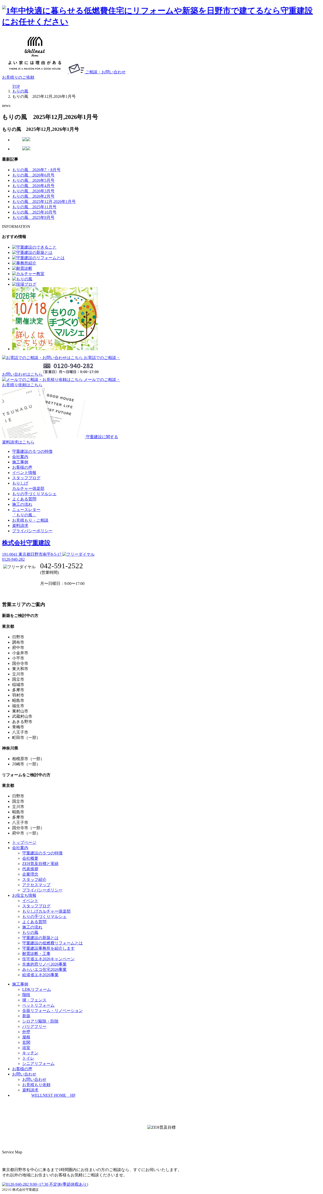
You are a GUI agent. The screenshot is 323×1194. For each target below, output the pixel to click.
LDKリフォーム (36, 989)
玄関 (26, 1042)
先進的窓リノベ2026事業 (44, 964)
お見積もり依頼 (36, 1085)
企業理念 (30, 874)
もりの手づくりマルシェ (34, 494)
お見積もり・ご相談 (30, 520)
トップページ (24, 842)
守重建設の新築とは (40, 938)
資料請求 (20, 525)
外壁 (26, 1032)
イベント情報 (24, 472)
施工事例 (20, 462)
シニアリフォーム (38, 1063)
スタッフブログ (26, 478)
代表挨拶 (30, 869)
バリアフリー (34, 1026)
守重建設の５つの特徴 (32, 451)
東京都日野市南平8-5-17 (32, 554)
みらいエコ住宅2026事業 (44, 969)
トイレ (28, 1058)
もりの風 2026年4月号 (33, 186)
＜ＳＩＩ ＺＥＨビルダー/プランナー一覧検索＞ (162, 1139)
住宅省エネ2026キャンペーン (48, 959)
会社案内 (20, 457)
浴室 (26, 1048)
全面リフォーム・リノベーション (52, 1010)
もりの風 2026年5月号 (33, 180)
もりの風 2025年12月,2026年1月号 (44, 201)
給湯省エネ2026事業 (40, 975)
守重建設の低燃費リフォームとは (52, 943)
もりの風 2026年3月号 (33, 191)
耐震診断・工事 (36, 953)
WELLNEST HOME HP (53, 1095)
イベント (30, 901)
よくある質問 (24, 499)
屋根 (26, 1037)
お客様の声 (22, 467)
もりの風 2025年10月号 (34, 212)
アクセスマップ (36, 885)
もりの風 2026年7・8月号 (36, 170)
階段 (26, 995)
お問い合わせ (34, 1079)
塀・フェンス (34, 1000)
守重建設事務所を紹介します (48, 948)
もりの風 (30, 932)
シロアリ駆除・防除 (40, 1021)
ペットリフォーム (38, 1005)
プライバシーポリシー (32, 531)
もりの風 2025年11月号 (34, 207)
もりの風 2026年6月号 (33, 175)
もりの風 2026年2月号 (33, 196)
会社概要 (30, 858)
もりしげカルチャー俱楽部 (46, 911)
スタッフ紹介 (34, 879)
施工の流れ (22, 504)
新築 (26, 1016)
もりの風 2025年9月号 (33, 217)
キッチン (30, 1053)
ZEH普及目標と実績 (40, 863)
